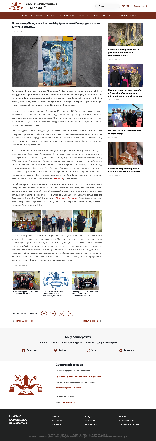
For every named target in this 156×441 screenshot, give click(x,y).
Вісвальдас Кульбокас (67, 198)
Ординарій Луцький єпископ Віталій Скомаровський (78, 377)
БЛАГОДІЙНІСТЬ (108, 16)
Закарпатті (58, 178)
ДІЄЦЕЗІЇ (89, 417)
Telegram (129, 350)
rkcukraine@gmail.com (71, 402)
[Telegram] (120, 350)
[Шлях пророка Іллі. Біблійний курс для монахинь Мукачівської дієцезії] (85, 280)
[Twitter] (55, 350)
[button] (44, 313)
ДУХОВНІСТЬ (83, 16)
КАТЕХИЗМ (90, 421)
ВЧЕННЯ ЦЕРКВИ (67, 16)
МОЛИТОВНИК (91, 425)
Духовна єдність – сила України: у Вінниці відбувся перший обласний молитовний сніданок (125, 93)
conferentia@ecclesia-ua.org (68, 388)
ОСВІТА (95, 16)
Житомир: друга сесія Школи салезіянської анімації (25, 292)
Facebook (31, 350)
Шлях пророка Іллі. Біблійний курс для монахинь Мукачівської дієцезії (85, 293)
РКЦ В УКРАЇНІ (36, 16)
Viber (94, 350)
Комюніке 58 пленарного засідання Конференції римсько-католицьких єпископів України (53, 294)
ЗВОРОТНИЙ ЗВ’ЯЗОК (127, 16)
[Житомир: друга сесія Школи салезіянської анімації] (26, 280)
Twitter (63, 350)
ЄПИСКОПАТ (51, 16)
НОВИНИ (23, 16)
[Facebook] (23, 350)
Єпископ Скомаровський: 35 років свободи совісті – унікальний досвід (123, 53)
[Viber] (88, 350)
